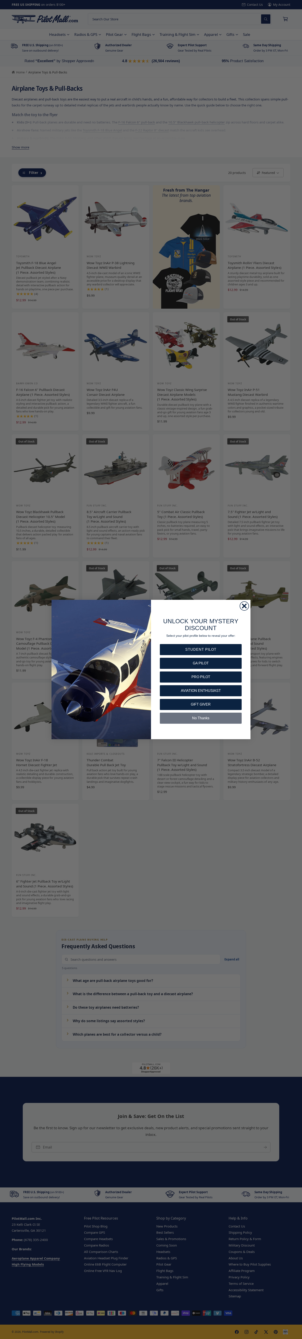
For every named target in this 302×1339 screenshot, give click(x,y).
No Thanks (200, 718)
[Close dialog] (244, 606)
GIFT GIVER (201, 704)
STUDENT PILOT (200, 649)
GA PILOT (201, 663)
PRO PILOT (200, 677)
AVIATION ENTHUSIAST (201, 691)
